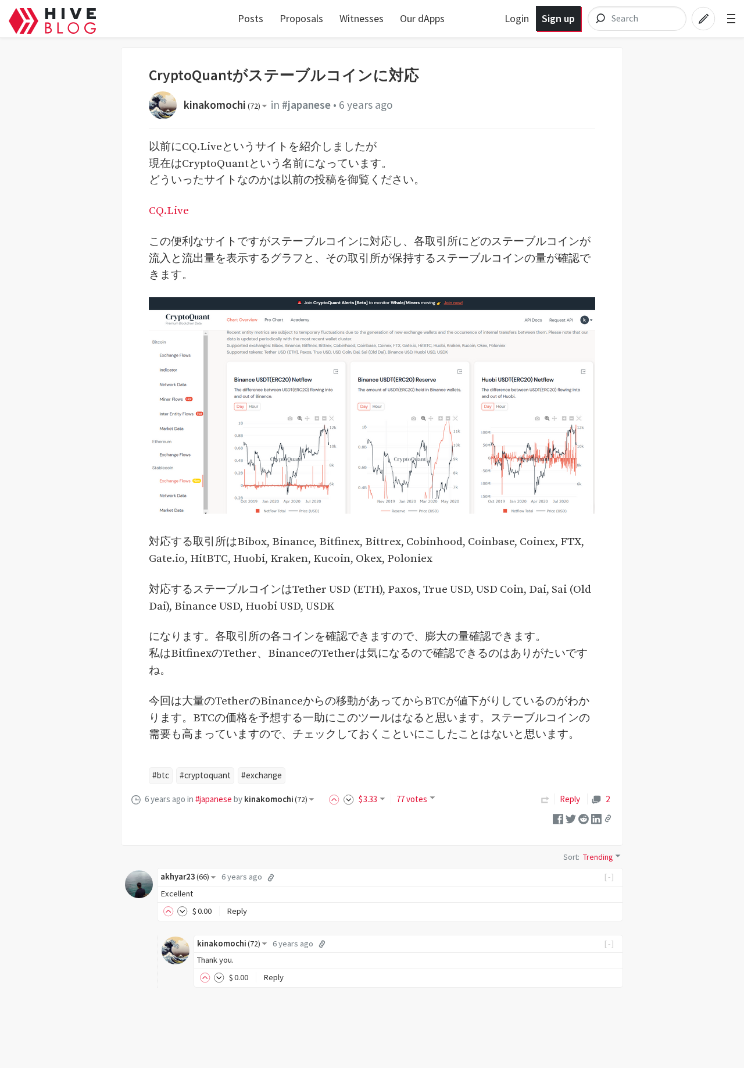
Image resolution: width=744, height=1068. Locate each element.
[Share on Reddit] (583, 817)
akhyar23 (184, 876)
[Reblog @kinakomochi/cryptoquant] (545, 798)
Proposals (301, 18)
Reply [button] (237, 911)
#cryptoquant (205, 775)
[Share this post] (608, 818)
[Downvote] (349, 798)
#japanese (306, 105)
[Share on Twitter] (571, 817)
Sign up (558, 18)
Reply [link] (570, 798)
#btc (160, 775)
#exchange (261, 775)
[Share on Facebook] (558, 817)
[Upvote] (336, 798)
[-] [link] (609, 876)
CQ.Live (169, 211)
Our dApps (422, 18)
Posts (250, 18)
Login (517, 18)
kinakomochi (222, 105)
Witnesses (361, 18)
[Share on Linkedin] (596, 817)
